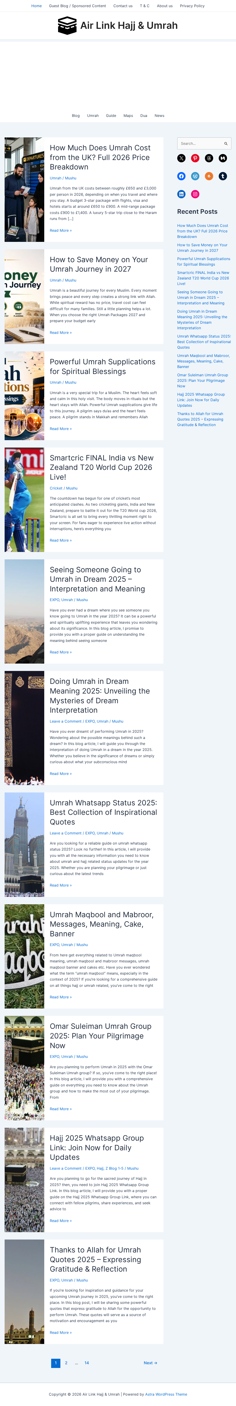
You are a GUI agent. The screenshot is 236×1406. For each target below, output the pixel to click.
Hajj (100, 1168)
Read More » (61, 230)
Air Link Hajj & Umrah (129, 25)
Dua (143, 115)
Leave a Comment (66, 721)
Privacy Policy (192, 5)
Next (150, 1362)
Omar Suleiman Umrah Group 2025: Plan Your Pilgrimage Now (101, 1036)
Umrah (93, 115)
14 (87, 1362)
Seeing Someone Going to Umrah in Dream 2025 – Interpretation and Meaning (97, 579)
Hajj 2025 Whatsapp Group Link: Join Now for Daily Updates (97, 1147)
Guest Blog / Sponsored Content (77, 5)
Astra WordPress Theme (166, 1394)
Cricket (56, 488)
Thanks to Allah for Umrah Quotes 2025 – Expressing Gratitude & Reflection (95, 1259)
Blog (76, 115)
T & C (145, 5)
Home (36, 5)
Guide (111, 115)
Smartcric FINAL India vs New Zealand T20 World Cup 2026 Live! (102, 467)
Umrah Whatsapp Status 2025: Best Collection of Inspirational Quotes (103, 812)
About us (165, 5)
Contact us (123, 5)
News (159, 115)
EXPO (54, 599)
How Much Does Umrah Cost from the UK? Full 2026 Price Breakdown (100, 157)
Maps (128, 115)
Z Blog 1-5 (115, 1168)
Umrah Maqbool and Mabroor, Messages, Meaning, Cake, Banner (102, 924)
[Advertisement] (118, 74)
